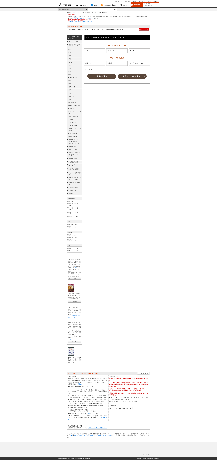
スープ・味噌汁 (74, 125)
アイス (70, 74)
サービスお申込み (73, 342)
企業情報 (144, 458)
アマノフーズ (88, 69)
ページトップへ (146, 454)
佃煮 (70, 99)
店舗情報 (139, 458)
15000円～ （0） (74, 216)
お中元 (71, 435)
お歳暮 (76, 435)
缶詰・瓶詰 (72, 96)
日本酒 (70, 52)
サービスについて (72, 339)
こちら (77, 267)
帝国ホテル (88, 63)
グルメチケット (73, 133)
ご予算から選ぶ (101, 76)
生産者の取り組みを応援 (75, 183)
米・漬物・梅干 (73, 102)
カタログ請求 (73, 301)
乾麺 (70, 90)
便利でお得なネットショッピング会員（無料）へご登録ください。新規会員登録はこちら (137, 1)
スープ (132, 50)
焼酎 (70, 56)
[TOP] (73, 5)
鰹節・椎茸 (72, 87)
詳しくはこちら (143, 29)
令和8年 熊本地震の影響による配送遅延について (81, 21)
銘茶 (70, 80)
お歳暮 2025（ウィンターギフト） (80, 12)
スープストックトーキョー (137, 63)
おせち (80, 435)
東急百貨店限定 (73, 159)
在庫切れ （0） (73, 237)
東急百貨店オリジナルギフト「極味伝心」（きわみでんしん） (75, 141)
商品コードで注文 (73, 278)
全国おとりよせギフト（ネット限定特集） (75, 169)
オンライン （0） (74, 248)
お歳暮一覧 (72, 193)
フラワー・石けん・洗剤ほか (75, 129)
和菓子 (70, 68)
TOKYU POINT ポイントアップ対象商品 (75, 178)
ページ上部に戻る (143, 373)
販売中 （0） (73, 235)
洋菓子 (70, 71)
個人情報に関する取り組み (153, 458)
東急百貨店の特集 (73, 162)
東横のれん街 (72, 146)
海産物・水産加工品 (74, 105)
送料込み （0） (73, 227)
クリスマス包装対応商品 (75, 173)
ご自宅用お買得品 (73, 187)
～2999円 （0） (73, 201)
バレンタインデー (88, 435)
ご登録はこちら (80, 384)
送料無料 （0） (73, 224)
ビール (70, 49)
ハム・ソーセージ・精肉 (75, 112)
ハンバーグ (111, 50)
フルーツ (71, 108)
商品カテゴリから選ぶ (131, 76)
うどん (87, 50)
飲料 (70, 65)
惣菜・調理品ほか (73, 116)
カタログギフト (73, 136)
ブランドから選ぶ (73, 41)
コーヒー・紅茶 (73, 77)
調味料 (70, 93)
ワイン (70, 62)
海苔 (70, 83)
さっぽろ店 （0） (74, 250)
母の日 (104, 435)
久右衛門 (110, 63)
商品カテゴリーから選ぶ (93, 12)
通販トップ (69, 12)
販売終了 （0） (73, 240)
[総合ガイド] (95, 5)
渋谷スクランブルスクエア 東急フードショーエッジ (75, 154)
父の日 (109, 435)
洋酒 (70, 59)
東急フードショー (73, 149)
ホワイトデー (97, 435)
